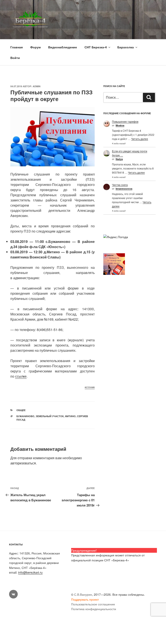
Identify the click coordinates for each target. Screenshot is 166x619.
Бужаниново (25, 416)
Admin (36, 86)
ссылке (21, 376)
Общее (21, 410)
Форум (35, 47)
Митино (70, 416)
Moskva (120, 125)
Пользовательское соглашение (93, 604)
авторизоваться (23, 463)
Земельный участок (50, 416)
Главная (16, 47)
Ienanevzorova (124, 188)
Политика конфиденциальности (93, 609)
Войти (15, 57)
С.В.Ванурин (83, 594)
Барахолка (125, 47)
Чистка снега (120, 185)
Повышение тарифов (125, 121)
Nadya (119, 159)
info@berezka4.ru (30, 572)
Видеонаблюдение (62, 47)
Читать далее (139, 139)
